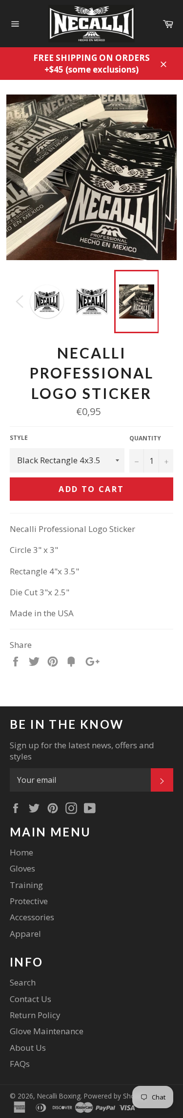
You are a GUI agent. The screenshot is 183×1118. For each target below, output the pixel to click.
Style (19, 438)
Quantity (145, 438)
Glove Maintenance (46, 1031)
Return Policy (35, 1015)
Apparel (25, 933)
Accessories (32, 917)
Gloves (22, 868)
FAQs (20, 1063)
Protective (29, 901)
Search (23, 982)
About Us (28, 1047)
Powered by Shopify (115, 1095)
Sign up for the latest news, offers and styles (82, 750)
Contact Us (30, 998)
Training (26, 885)
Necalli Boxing (59, 1095)
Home (21, 852)
